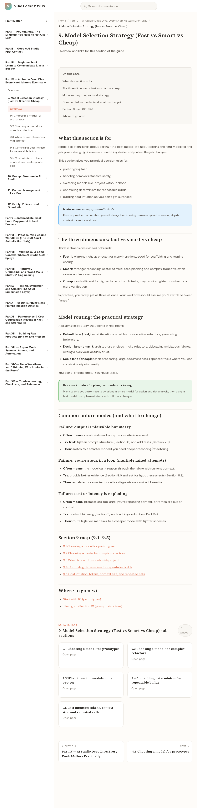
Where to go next (74, 116)
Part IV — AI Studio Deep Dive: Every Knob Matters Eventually (108, 20)
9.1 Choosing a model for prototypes (25, 117)
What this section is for (77, 81)
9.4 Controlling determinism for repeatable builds (28, 149)
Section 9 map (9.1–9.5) (78, 109)
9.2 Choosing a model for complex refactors (26, 128)
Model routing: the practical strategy (86, 95)
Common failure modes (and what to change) (92, 102)
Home (62, 20)
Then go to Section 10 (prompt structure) (92, 606)
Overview (13, 90)
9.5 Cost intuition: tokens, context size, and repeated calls (27, 161)
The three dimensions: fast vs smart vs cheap (91, 88)
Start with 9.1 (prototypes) (82, 599)
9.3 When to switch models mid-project (27, 139)
